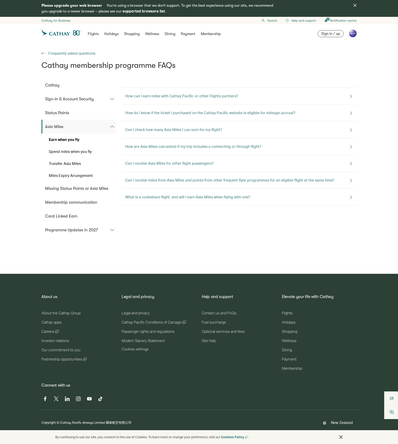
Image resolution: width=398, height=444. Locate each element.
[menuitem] (78, 85)
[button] (341, 437)
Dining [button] (170, 34)
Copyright (48, 422)
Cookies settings (135, 349)
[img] (355, 5)
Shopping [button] (132, 34)
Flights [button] (93, 34)
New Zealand (342, 422)
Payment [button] (188, 34)
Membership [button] (211, 34)
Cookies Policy (232, 437)
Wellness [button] (152, 34)
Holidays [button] (111, 34)
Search (272, 20)
